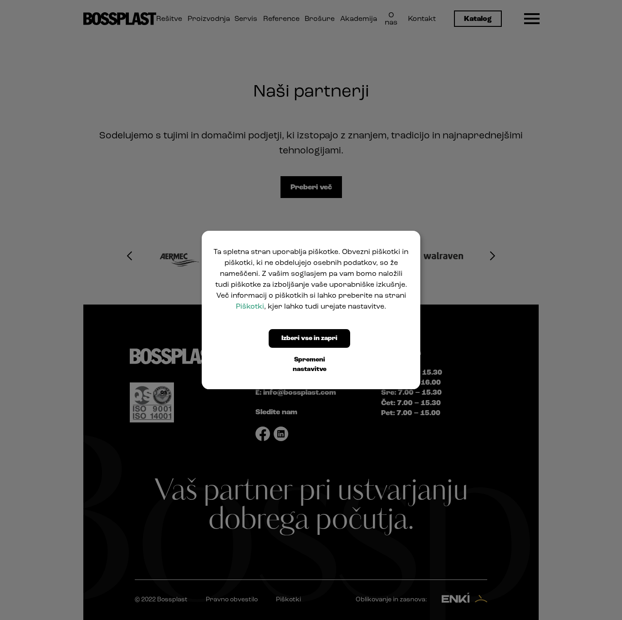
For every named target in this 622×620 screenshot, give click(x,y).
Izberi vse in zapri (309, 338)
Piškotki (250, 306)
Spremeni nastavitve (309, 364)
